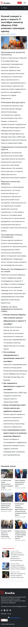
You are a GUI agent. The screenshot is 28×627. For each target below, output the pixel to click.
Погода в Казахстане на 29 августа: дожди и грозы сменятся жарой (18, 567)
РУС (20, 2)
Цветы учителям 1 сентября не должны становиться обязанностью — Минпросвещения (17, 556)
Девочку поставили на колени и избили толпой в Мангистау (17, 575)
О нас (9, 613)
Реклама (4, 613)
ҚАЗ (25, 2)
